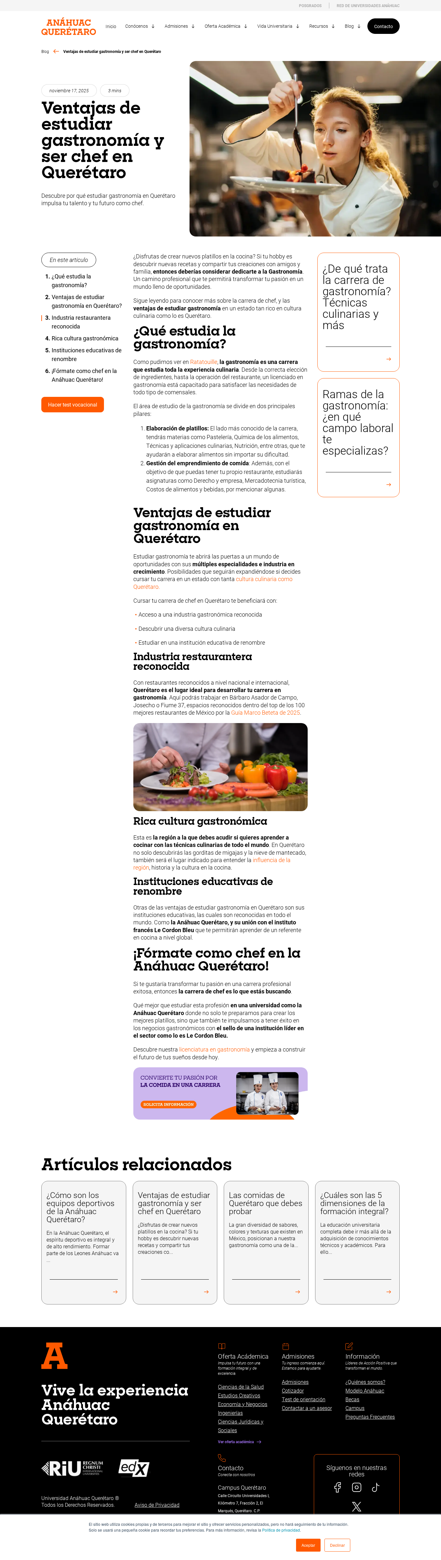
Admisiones (295, 1381)
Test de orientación (303, 1399)
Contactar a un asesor (307, 1407)
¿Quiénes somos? (365, 1381)
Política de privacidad (281, 1530)
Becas (352, 1399)
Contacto (383, 26)
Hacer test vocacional (72, 404)
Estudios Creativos (239, 1395)
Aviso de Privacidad (157, 1504)
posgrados (310, 5)
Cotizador (293, 1390)
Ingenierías (230, 1412)
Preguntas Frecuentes (370, 1416)
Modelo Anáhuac (364, 1390)
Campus (354, 1407)
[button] (308, 1545)
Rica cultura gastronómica (85, 338)
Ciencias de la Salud (241, 1386)
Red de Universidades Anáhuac (368, 5)
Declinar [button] (337, 1545)
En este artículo (69, 260)
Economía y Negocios (242, 1404)
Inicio (111, 26)
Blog (45, 51)
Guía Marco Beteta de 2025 (265, 712)
